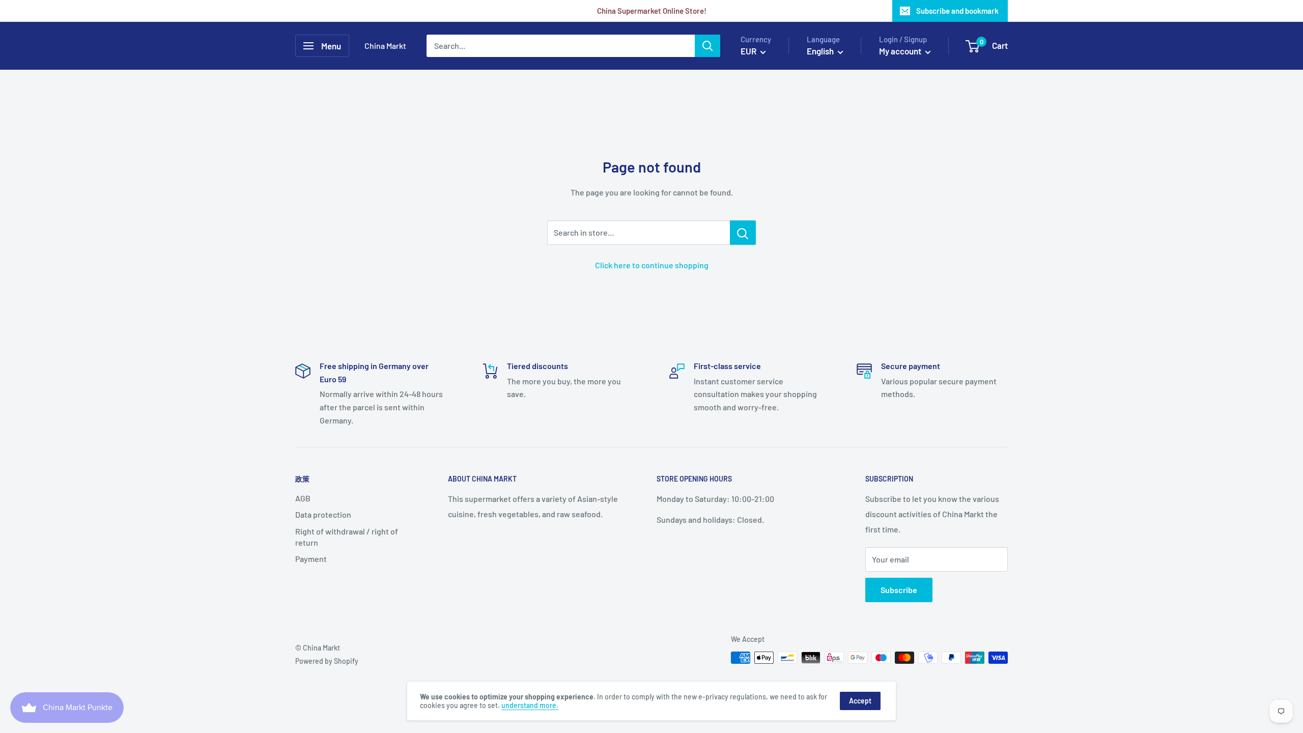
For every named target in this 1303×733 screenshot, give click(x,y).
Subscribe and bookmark (957, 10)
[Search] (707, 46)
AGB (302, 498)
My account (901, 51)
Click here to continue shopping (652, 265)
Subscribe (899, 590)
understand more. (529, 705)
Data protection (323, 514)
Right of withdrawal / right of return (346, 536)
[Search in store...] (743, 232)
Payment (311, 558)
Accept (860, 700)
